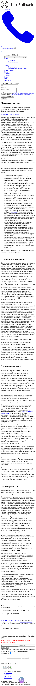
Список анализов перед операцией (18, 658)
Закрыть (3, 98)
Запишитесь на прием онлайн (10, 620)
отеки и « (25, 411)
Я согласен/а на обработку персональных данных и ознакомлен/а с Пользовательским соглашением (18, 651)
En (1, 46)
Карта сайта (8, 678)
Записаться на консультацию (10, 114)
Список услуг (22, 57)
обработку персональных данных (23, 93)
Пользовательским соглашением (22, 94)
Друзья (6, 674)
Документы (8, 673)
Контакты (7, 676)
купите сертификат (26, 622)
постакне (14, 212)
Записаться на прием (7, 48)
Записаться (4, 649)
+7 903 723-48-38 (14, 632)
